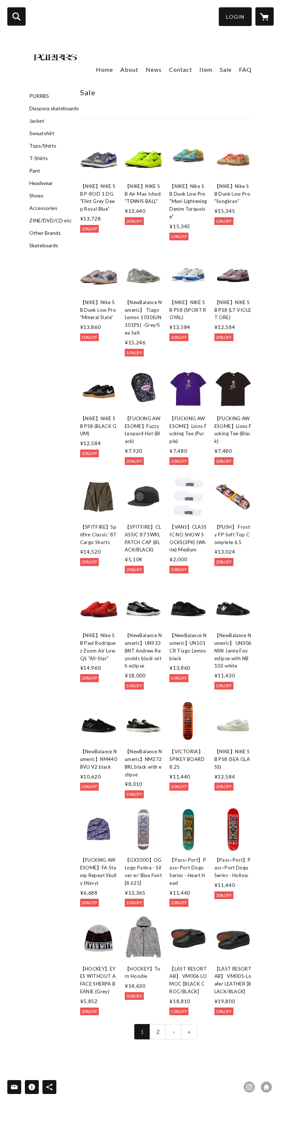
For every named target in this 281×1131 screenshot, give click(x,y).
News (154, 69)
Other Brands (45, 233)
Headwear (41, 183)
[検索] (16, 16)
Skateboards (43, 245)
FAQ (245, 69)
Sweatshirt (42, 133)
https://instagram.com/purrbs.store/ (249, 1087)
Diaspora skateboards (54, 108)
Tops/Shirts (42, 145)
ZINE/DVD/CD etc (50, 220)
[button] (235, 16)
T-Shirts (38, 158)
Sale (226, 69)
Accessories (43, 208)
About (129, 69)
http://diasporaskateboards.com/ (266, 1087)
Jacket (36, 120)
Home (104, 69)
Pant (34, 170)
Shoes (36, 195)
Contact (180, 69)
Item (206, 69)
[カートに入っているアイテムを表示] (264, 16)
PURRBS (39, 96)
